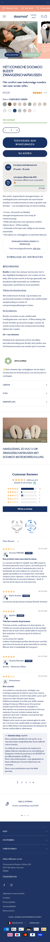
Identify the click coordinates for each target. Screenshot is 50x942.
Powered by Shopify (34, 917)
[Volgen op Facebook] (4, 885)
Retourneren (8, 911)
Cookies (6, 898)
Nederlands (34, 16)
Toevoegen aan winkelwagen (25, 142)
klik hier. (37, 249)
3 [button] (26, 783)
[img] (9, 549)
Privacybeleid (9, 902)
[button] (13, 489)
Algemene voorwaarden (13, 894)
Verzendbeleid (9, 906)
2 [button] (21, 783)
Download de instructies (25, 257)
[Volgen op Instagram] (11, 885)
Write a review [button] (25, 509)
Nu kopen (25, 153)
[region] (25, 805)
